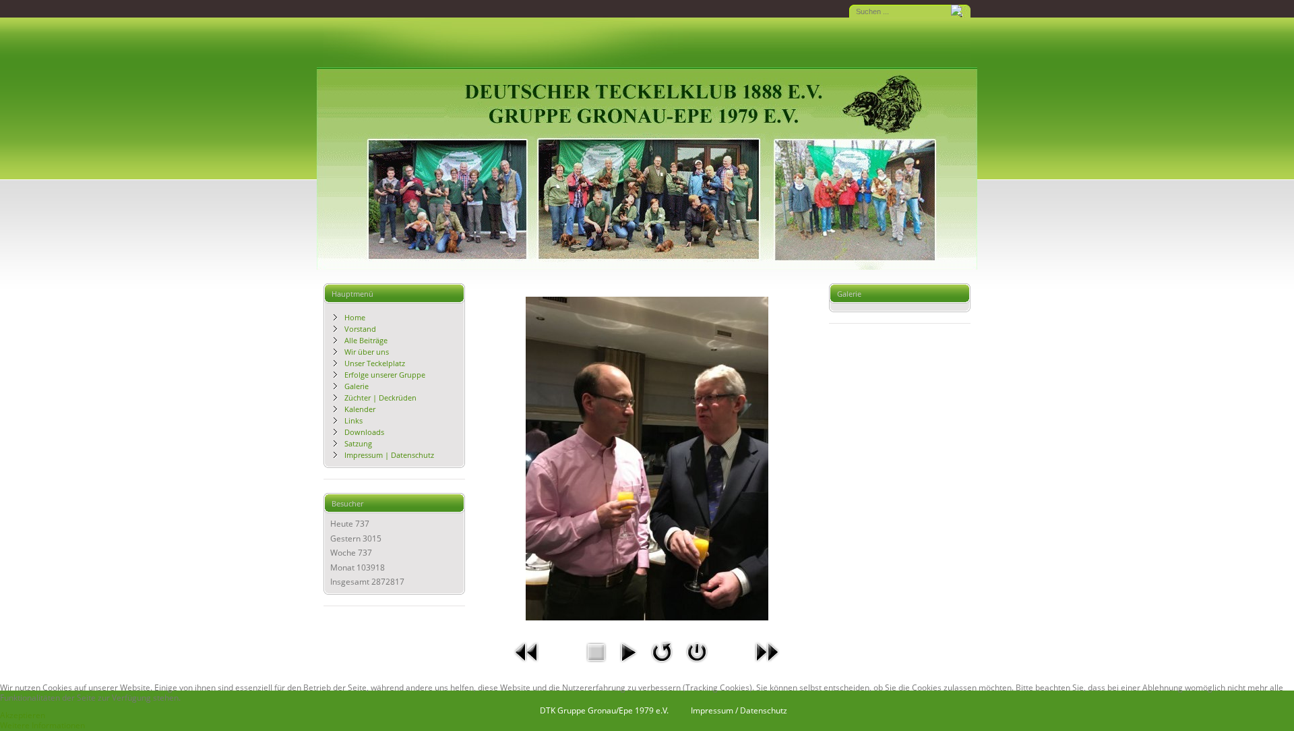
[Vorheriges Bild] (527, 665)
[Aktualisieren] (661, 665)
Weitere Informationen (42, 725)
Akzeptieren (22, 715)
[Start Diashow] (628, 665)
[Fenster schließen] (696, 665)
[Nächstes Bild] (767, 665)
